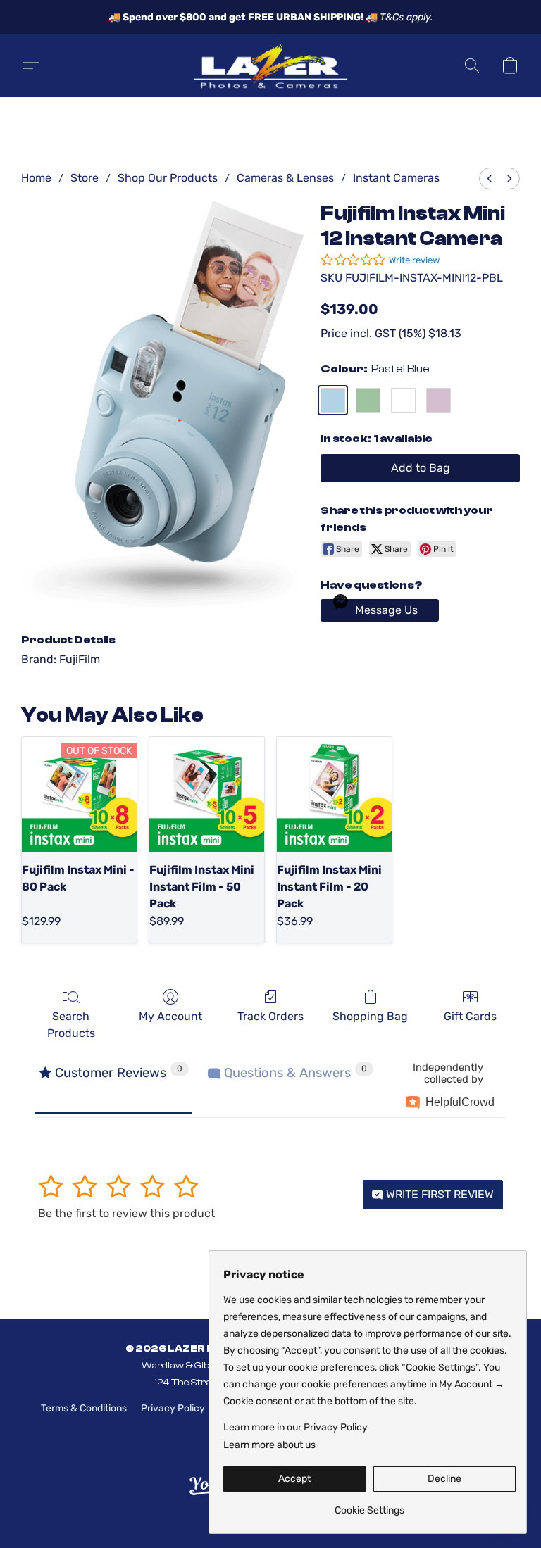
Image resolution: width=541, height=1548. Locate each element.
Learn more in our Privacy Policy (295, 1427)
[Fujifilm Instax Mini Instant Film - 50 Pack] (206, 794)
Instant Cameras (396, 177)
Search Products (71, 1024)
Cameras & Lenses (285, 177)
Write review (414, 260)
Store (84, 177)
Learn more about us (269, 1445)
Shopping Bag (370, 1016)
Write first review (438, 1194)
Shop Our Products (168, 177)
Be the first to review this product (126, 1213)
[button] (270, 65)
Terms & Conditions (84, 1408)
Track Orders (270, 1016)
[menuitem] (489, 178)
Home (36, 177)
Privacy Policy (173, 1408)
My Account (170, 1016)
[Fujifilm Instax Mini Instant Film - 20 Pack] (334, 794)
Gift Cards (470, 1016)
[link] (369, 1505)
